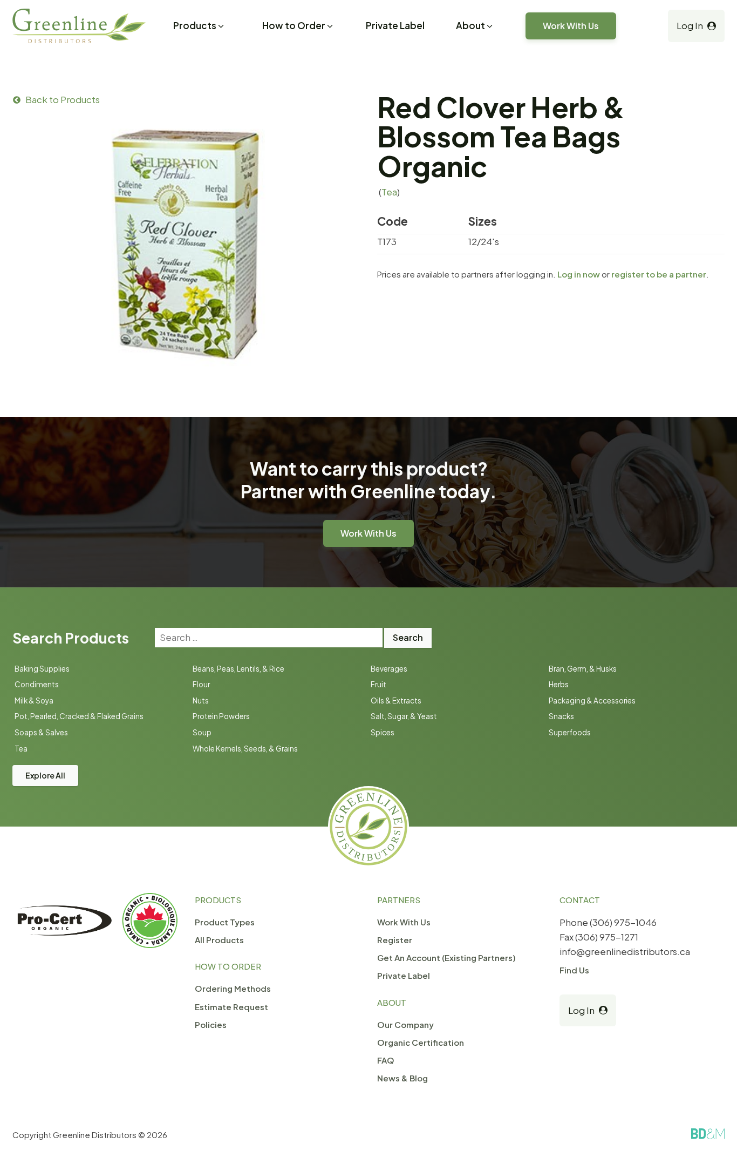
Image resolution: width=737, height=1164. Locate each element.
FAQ (385, 1060)
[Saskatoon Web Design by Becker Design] (708, 1133)
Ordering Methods (233, 988)
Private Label (395, 25)
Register (394, 940)
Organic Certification (420, 1042)
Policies (211, 1024)
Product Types (225, 922)
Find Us (574, 970)
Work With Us (571, 25)
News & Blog (402, 1078)
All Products (219, 940)
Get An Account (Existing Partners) (446, 957)
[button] (199, 27)
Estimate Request (231, 1006)
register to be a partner (658, 274)
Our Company (405, 1024)
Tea (389, 192)
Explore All (45, 775)
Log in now (578, 274)
